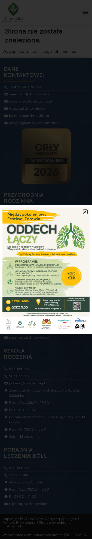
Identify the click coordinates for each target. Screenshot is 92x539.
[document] (46, 269)
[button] (85, 212)
